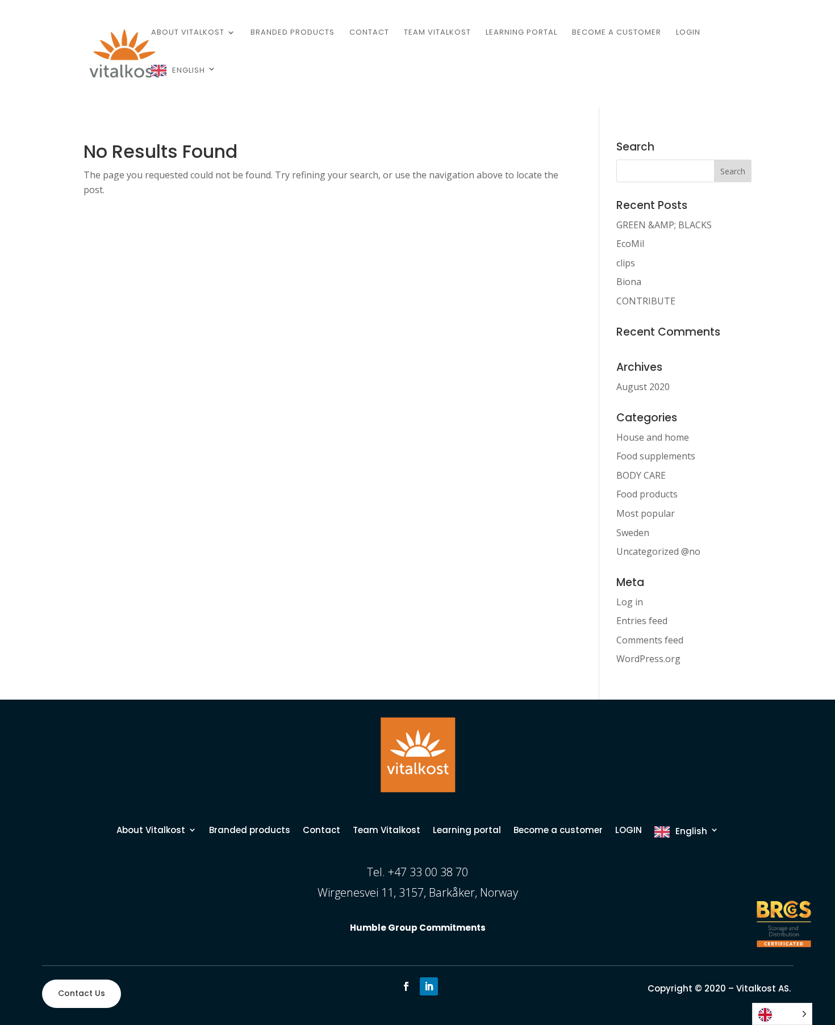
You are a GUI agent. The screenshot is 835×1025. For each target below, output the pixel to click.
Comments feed (649, 640)
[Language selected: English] (782, 1014)
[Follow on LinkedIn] (429, 986)
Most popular (645, 513)
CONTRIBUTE (645, 301)
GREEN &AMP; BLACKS (664, 225)
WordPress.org (648, 658)
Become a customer (616, 32)
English (188, 70)
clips (625, 263)
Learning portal (521, 32)
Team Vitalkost (437, 32)
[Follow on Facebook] (406, 986)
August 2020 (643, 386)
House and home (652, 437)
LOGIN (688, 32)
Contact (369, 32)
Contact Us (81, 993)
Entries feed (641, 620)
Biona (628, 281)
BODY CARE (641, 475)
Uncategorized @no (658, 551)
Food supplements (655, 456)
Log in (629, 602)
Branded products (292, 32)
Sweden (632, 532)
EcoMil (630, 243)
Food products (647, 494)
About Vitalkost (187, 32)
